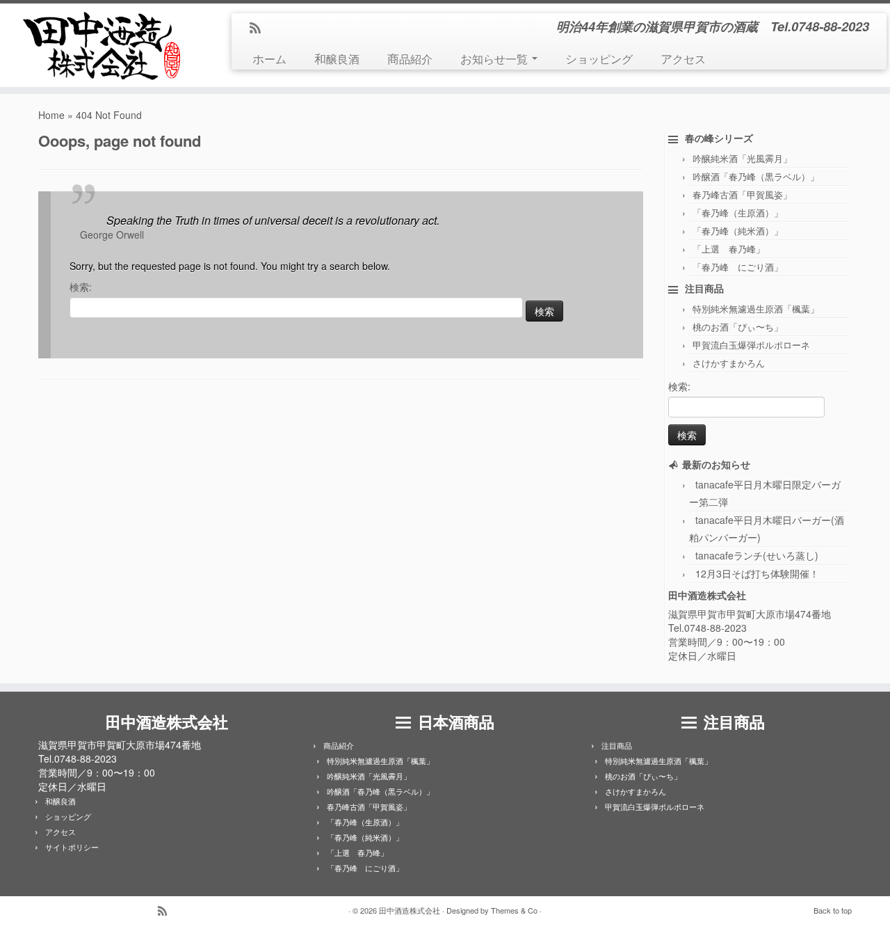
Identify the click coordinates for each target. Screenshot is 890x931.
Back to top (833, 910)
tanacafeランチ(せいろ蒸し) (756, 555)
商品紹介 (409, 58)
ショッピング (599, 58)
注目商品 (616, 745)
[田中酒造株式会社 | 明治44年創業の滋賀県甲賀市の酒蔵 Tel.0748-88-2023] (102, 45)
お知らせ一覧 (495, 58)
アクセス (683, 58)
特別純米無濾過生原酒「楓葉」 (756, 308)
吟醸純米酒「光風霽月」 (742, 158)
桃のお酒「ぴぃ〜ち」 (738, 326)
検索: (81, 287)
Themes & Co (514, 910)
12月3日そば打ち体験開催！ (757, 573)
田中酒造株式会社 (409, 910)
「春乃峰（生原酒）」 (738, 212)
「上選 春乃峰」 (729, 248)
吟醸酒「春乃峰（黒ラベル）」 (756, 176)
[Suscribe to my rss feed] (259, 28)
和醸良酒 (336, 58)
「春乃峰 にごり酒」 (738, 266)
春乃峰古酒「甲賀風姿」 (742, 194)
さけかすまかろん (729, 362)
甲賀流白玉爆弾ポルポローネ (751, 344)
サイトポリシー (72, 846)
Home (51, 115)
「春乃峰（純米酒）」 (738, 230)
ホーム (269, 58)
